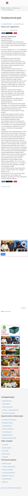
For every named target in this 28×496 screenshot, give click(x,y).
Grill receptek (5, 451)
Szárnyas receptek (6, 447)
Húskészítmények (16, 8)
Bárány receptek (6, 454)
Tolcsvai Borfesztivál (6, 432)
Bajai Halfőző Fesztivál (7, 422)
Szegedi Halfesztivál (6, 479)
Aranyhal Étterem (6, 404)
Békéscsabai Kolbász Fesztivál (9, 438)
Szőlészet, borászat (6, 463)
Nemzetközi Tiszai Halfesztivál (9, 419)
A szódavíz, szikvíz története (8, 466)
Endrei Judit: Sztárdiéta (7, 469)
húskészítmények (7, 24)
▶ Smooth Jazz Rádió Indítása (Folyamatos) (11, 488)
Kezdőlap (8, 8)
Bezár (3, 254)
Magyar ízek (5, 482)
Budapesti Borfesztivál (7, 435)
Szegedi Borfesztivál (6, 426)
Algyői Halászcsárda (6, 401)
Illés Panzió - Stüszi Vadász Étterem (10, 410)
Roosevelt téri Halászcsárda (8, 413)
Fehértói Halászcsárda (7, 407)
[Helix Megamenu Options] (6, 3)
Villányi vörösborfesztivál (7, 429)
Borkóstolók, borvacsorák (8, 475)
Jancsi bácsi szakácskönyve (8, 472)
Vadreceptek (5, 457)
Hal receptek (5, 444)
